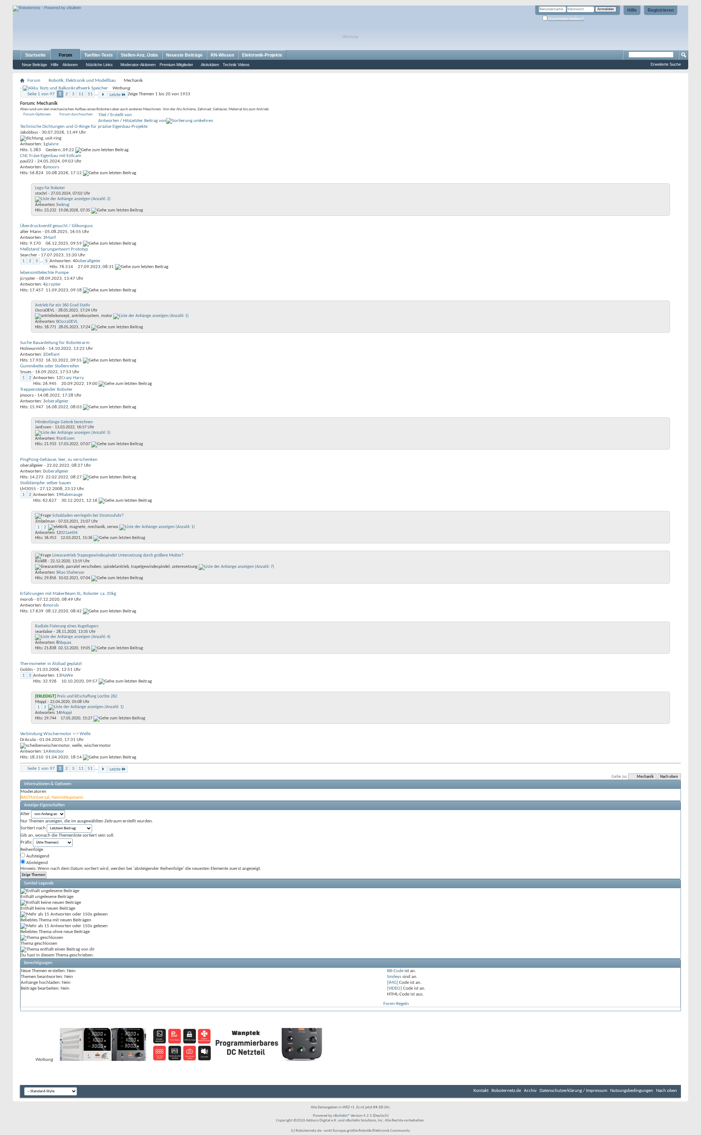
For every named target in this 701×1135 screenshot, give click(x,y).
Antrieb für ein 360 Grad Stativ (62, 305)
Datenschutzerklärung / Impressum (573, 1090)
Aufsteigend (37, 856)
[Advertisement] (98, 2)
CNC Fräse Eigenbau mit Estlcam (50, 155)
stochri (41, 193)
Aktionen (70, 64)
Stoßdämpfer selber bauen (45, 483)
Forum (65, 55)
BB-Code (395, 970)
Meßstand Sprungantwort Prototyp (54, 249)
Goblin (26, 669)
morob (26, 599)
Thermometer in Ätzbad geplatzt (51, 663)
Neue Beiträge (34, 64)
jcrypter (27, 278)
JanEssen (43, 427)
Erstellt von (121, 114)
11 (81, 94)
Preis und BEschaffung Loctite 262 (87, 696)
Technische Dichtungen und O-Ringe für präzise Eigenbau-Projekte (84, 126)
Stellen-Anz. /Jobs (139, 55)
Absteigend (36, 862)
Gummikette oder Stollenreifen (49, 366)
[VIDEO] (394, 988)
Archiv (530, 1090)
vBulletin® (341, 1116)
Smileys (394, 976)
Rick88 (41, 561)
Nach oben (669, 777)
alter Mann (30, 231)
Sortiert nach (33, 828)
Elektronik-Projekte (262, 55)
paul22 (27, 161)
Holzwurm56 (32, 348)
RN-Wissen (222, 55)
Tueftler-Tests (98, 55)
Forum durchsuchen (76, 114)
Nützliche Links (99, 64)
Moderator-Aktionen (138, 64)
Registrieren (661, 10)
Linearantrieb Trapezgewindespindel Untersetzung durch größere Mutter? (118, 555)
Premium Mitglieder (176, 64)
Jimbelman (45, 521)
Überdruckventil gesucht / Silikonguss (56, 225)
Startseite (35, 55)
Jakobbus (29, 132)
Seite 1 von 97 (41, 94)
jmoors (27, 395)
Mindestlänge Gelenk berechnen (64, 422)
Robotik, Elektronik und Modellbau (82, 80)
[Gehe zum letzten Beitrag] (102, 150)
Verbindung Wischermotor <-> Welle (55, 733)
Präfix (26, 842)
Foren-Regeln (396, 1003)
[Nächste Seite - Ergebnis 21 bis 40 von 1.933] (102, 94)
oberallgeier (31, 465)
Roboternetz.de (506, 1090)
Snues (25, 372)
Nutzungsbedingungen (631, 1090)
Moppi (40, 702)
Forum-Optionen (37, 114)
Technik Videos (236, 64)
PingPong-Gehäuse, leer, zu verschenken (58, 459)
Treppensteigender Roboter (46, 389)
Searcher (28, 255)
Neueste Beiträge (184, 55)
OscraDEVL (44, 310)
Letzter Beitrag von (148, 120)
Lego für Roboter (50, 188)
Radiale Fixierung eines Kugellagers (67, 626)
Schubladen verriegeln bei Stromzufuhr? (88, 515)
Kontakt (481, 1090)
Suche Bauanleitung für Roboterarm (54, 342)
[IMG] (392, 982)
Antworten (108, 120)
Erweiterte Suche (666, 64)
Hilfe (632, 10)
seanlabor (44, 632)
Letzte (115, 94)
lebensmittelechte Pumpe (44, 272)
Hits (126, 120)
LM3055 (28, 488)
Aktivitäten (210, 64)
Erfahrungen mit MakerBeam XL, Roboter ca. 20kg (68, 593)
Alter (25, 813)
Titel (102, 114)
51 (90, 94)
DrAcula (28, 739)
